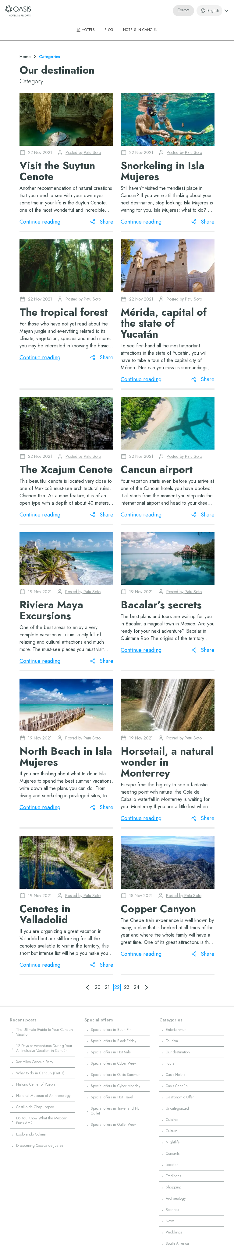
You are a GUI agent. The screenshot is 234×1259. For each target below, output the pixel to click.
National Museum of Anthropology (43, 1095)
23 (126, 987)
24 (136, 987)
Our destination (178, 1052)
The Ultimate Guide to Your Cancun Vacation (44, 1032)
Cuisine (172, 1119)
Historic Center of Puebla (35, 1084)
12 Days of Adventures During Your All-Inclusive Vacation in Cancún (44, 1048)
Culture (171, 1131)
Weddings (174, 1232)
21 (107, 987)
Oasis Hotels (175, 1074)
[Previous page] (87, 987)
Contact (183, 10)
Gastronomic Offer (180, 1097)
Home (25, 57)
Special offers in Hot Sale (111, 1052)
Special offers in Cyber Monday (115, 1086)
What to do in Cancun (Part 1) (40, 1073)
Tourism (172, 1041)
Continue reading (40, 222)
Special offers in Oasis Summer (115, 1074)
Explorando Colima (31, 1134)
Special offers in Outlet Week (113, 1124)
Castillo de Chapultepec (35, 1107)
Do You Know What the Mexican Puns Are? (41, 1120)
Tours (170, 1063)
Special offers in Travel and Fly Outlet (115, 1111)
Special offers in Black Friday (113, 1041)
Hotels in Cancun (140, 30)
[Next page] (146, 987)
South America (177, 1243)
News (170, 1221)
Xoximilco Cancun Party (34, 1062)
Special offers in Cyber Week (113, 1063)
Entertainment (176, 1029)
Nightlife (172, 1142)
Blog (109, 30)
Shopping (174, 1187)
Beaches (172, 1209)
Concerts (172, 1153)
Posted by (83, 152)
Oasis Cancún (177, 1086)
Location (172, 1164)
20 (98, 987)
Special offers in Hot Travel (112, 1097)
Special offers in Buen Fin (111, 1029)
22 (117, 987)
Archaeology (176, 1198)
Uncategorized (177, 1108)
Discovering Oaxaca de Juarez (39, 1145)
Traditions (173, 1176)
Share (106, 222)
